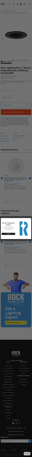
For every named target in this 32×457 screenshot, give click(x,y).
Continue (8, 233)
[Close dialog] (30, 219)
